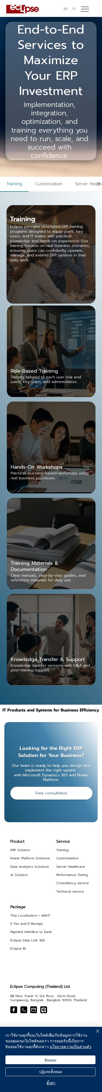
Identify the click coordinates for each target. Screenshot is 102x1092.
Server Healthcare (70, 866)
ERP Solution (20, 850)
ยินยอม (50, 1060)
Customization (67, 858)
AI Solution (19, 874)
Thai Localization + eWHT (30, 915)
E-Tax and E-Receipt (26, 923)
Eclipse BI (18, 948)
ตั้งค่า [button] (51, 1082)
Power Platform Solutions (30, 858)
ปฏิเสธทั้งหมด (50, 1071)
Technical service (70, 891)
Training (62, 850)
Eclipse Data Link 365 (27, 940)
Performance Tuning (72, 874)
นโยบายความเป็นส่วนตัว (70, 1046)
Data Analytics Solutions (29, 866)
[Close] (94, 1034)
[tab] (14, 184)
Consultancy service (72, 883)
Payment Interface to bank (31, 931)
